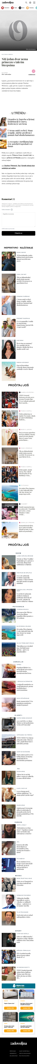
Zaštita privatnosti (25, 1053)
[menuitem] (30, 2)
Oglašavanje (13, 1055)
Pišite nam (13, 1051)
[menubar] (30, 2)
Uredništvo (13, 1053)
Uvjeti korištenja (24, 1051)
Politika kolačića (24, 1055)
